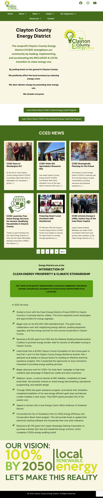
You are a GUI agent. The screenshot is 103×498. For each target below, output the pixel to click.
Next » (63, 251)
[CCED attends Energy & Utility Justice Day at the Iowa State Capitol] (84, 220)
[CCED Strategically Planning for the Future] (84, 165)
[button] (81, 3)
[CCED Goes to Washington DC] (19, 165)
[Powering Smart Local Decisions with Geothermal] (51, 220)
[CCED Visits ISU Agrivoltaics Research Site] (51, 165)
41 (56, 251)
